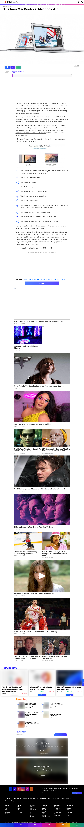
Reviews (10, 6)
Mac (6, 809)
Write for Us (55, 798)
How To (32, 805)
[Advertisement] (42, 90)
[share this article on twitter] (12, 67)
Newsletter (46, 798)
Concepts (44, 815)
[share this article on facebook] (7, 67)
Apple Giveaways (46, 816)
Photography (70, 812)
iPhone (6, 806)
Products (5, 6)
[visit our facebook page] (10, 789)
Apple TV (7, 811)
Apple (68, 809)
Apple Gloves (45, 806)
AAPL (43, 813)
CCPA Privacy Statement (58, 822)
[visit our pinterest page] (19, 789)
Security (44, 811)
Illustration (69, 811)
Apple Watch (8, 812)
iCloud (31, 811)
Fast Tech (7, 813)
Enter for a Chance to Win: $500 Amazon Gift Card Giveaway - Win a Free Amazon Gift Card (42, 4)
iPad (6, 808)
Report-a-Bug (9, 801)
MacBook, (62, 103)
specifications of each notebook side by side (31, 133)
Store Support (65, 798)
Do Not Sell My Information (71, 822)
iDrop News (15, 822)
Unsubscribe (17, 798)
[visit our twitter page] (14, 789)
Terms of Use (57, 813)
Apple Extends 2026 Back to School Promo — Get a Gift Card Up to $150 (48, 279)
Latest (68, 806)
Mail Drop (32, 816)
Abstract (69, 808)
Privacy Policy (57, 808)
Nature (68, 813)
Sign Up (61, 734)
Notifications (27, 798)
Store (43, 812)
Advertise (56, 811)
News (7, 805)
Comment (48, 283)
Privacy (44, 809)
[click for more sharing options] (18, 67)
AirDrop (31, 806)
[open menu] (2, 2)
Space (68, 815)
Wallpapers (70, 805)
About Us (56, 806)
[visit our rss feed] (31, 789)
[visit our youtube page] (27, 789)
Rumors (19, 805)
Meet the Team (37, 798)
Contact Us (8, 798)
